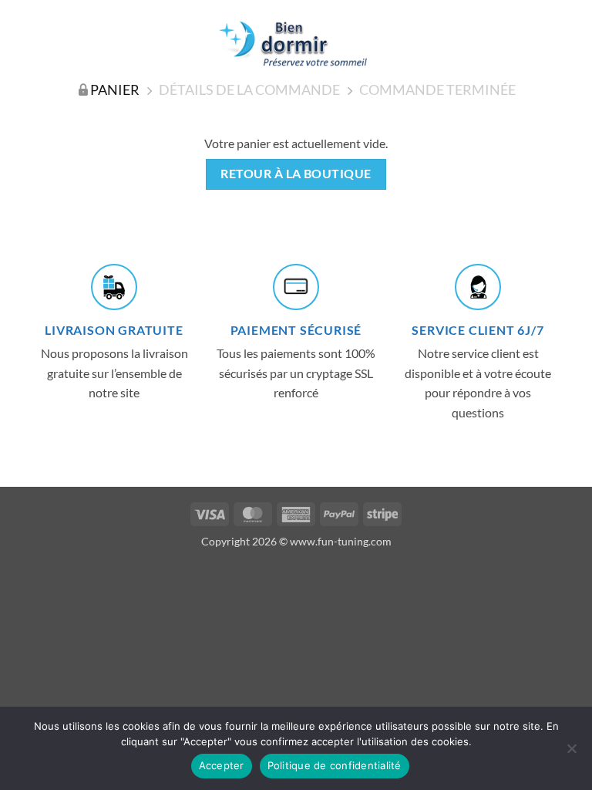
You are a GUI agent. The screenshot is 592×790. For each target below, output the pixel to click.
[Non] (571, 753)
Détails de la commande (249, 89)
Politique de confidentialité (334, 765)
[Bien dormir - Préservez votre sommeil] (296, 43)
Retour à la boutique (295, 174)
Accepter (221, 765)
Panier (115, 89)
